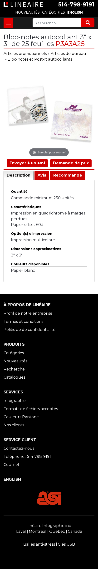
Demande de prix (71, 163)
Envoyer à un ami (27, 163)
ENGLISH (75, 12)
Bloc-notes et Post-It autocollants (40, 59)
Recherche (14, 369)
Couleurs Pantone (21, 417)
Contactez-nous (19, 448)
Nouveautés (15, 361)
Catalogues (14, 377)
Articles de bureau (68, 53)
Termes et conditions (23, 321)
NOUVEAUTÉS (27, 12)
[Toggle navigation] (8, 23)
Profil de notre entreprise (28, 313)
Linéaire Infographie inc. (49, 525)
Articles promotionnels (25, 53)
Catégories (14, 353)
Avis (42, 175)
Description (18, 175)
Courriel (11, 464)
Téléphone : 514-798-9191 (27, 456)
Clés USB (66, 544)
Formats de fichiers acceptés (31, 409)
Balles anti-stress (39, 544)
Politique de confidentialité (29, 329)
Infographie (15, 400)
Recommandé (67, 175)
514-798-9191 (76, 4)
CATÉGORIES (53, 12)
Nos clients (14, 425)
